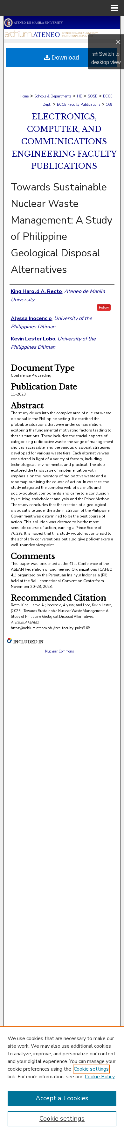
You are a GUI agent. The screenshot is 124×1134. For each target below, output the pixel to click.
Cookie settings (91, 1069)
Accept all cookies (62, 1098)
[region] (62, 1080)
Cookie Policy (100, 1076)
